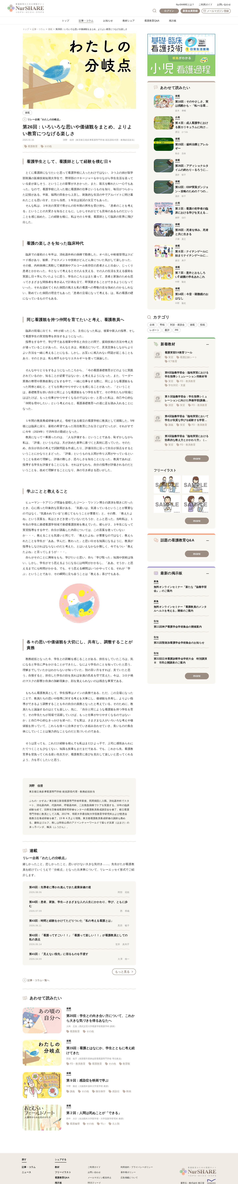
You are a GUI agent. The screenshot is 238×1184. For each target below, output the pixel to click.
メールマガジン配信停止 (99, 1177)
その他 (48, 146)
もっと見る (122, 971)
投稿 (202, 324)
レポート (154, 330)
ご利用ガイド (205, 4)
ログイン (169, 10)
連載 (50, 29)
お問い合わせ (224, 4)
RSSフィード (94, 1183)
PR (176, 330)
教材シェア (129, 20)
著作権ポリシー (128, 1172)
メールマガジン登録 (218, 11)
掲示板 (172, 20)
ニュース (26, 1172)
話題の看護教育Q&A (177, 540)
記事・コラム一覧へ (38, 980)
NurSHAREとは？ (185, 4)
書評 (167, 330)
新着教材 (168, 344)
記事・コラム (86, 20)
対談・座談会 (177, 324)
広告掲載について (129, 1177)
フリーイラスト (63, 1172)
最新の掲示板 (171, 573)
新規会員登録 (190, 10)
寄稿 (162, 324)
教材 (57, 1167)
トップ (65, 20)
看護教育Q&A (151, 20)
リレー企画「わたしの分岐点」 (45, 119)
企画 (152, 324)
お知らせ (108, 20)
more (196, 458)
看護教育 (33, 146)
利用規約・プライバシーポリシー (137, 1167)
